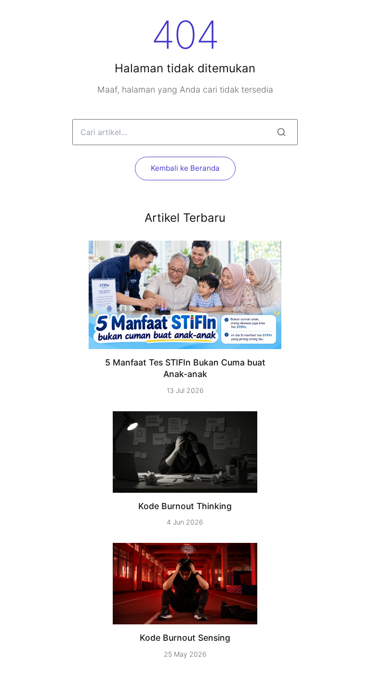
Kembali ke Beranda (185, 168)
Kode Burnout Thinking (185, 506)
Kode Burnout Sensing (185, 638)
